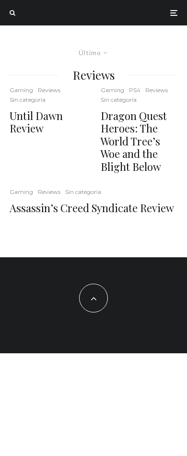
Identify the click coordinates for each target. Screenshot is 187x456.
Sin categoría (28, 99)
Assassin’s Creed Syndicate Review (92, 208)
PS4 (134, 90)
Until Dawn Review (36, 122)
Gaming (21, 90)
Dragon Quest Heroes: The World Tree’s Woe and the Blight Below (134, 141)
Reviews (49, 90)
